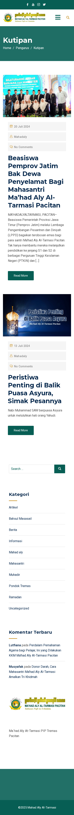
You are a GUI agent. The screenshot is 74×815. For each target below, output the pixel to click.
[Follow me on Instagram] (38, 4)
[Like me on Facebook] (27, 4)
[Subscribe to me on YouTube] (33, 4)
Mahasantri (16, 563)
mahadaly (20, 136)
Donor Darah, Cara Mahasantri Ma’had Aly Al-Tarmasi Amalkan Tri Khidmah (32, 672)
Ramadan (15, 597)
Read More (21, 275)
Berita (13, 530)
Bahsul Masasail (20, 518)
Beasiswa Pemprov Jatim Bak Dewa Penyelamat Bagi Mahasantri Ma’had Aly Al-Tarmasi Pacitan (36, 181)
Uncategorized (19, 608)
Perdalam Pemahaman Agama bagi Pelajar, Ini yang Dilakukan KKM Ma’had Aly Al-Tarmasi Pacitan (35, 650)
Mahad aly (16, 552)
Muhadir (14, 575)
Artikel (13, 507)
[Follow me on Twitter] (44, 4)
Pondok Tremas (20, 586)
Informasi (15, 541)
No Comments (23, 147)
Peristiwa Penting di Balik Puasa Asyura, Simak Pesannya (35, 389)
